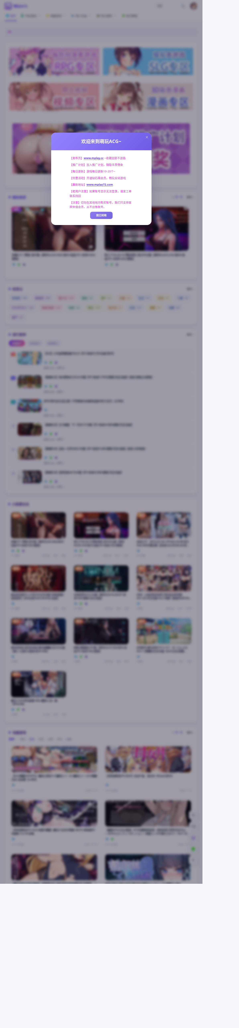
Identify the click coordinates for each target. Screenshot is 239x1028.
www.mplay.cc (94, 158)
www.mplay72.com (99, 184)
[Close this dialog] (147, 137)
